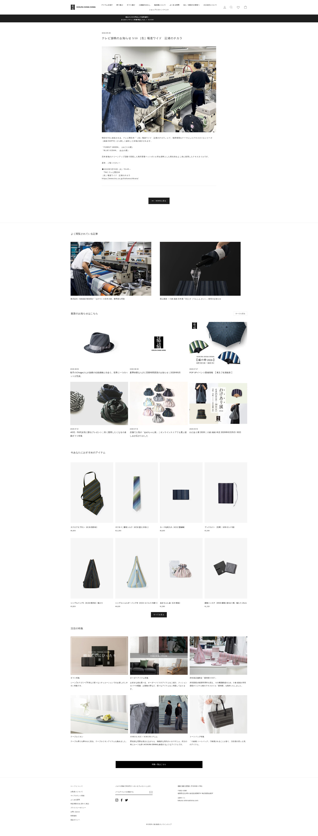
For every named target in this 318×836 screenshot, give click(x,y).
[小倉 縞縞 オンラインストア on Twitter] (126, 800)
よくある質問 (174, 5)
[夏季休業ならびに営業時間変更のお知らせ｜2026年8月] (159, 343)
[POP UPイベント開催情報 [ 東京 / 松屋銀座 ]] (218, 343)
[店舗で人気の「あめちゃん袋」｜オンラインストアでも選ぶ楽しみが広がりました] (159, 403)
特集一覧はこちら (159, 764)
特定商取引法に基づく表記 (80, 804)
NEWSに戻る (160, 201)
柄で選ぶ (119, 5)
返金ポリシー (75, 820)
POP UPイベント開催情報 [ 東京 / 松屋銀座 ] (210, 372)
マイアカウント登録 (77, 796)
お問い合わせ (75, 812)
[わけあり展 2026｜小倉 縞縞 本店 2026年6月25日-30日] (218, 403)
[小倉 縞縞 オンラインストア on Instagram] (116, 800)
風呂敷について (160, 5)
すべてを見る (240, 313)
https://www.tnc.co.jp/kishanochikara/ (120, 178)
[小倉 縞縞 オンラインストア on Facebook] (121, 800)
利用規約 (74, 816)
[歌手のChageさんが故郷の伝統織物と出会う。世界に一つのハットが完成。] (99, 343)
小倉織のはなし (144, 5)
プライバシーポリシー (78, 808)
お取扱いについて (77, 792)
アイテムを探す (107, 5)
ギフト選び (131, 5)
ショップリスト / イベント (159, 9)
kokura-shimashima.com (188, 800)
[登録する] (151, 792)
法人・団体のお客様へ (191, 5)
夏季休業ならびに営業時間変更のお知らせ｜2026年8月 (155, 372)
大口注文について (210, 5)
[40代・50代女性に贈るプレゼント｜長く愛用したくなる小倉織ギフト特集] (99, 403)
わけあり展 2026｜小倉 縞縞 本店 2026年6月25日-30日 (215, 432)
